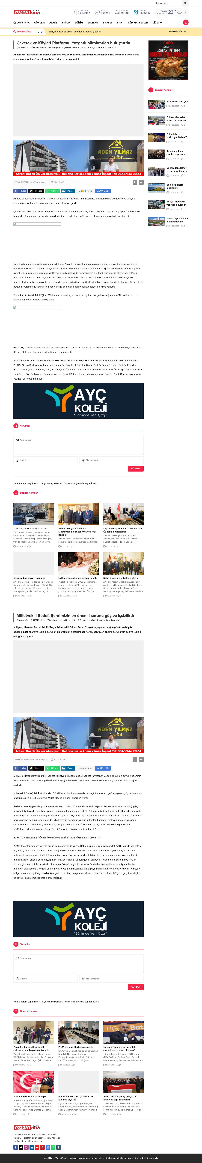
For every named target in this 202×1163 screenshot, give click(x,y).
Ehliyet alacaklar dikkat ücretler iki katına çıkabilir (75, 31)
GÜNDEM (34, 47)
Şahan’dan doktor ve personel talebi (176, 169)
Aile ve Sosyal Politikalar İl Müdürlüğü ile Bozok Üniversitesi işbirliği (77, 531)
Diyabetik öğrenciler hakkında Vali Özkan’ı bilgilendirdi (122, 530)
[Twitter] (21, 1147)
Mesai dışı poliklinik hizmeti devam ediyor (177, 221)
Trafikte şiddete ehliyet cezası (30, 528)
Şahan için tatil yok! (177, 101)
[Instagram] (26, 1147)
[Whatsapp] (53, 1147)
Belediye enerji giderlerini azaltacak (174, 188)
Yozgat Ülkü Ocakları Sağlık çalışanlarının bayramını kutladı (31, 1048)
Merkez (43, 47)
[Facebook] (15, 1147)
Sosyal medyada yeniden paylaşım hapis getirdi (176, 205)
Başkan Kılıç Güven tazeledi (29, 578)
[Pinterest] (42, 1147)
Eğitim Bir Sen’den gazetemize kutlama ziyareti (75, 1098)
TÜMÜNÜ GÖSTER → (179, 31)
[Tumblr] (58, 1147)
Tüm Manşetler (54, 47)
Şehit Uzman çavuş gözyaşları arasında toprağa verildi (120, 1098)
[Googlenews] (48, 1147)
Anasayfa (23, 47)
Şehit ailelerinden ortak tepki (30, 1096)
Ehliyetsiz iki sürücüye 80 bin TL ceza (177, 137)
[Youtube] (37, 1147)
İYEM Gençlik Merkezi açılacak (75, 1047)
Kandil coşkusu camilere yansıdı (175, 153)
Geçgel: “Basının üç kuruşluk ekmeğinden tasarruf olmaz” (119, 1048)
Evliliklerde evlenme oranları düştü (77, 578)
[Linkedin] (32, 1147)
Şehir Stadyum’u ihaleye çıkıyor (121, 578)
